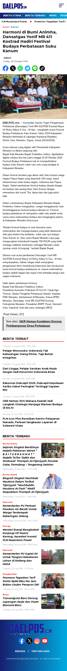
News (52, 15)
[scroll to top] (62, 650)
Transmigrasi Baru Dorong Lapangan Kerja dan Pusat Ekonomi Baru (21, 602)
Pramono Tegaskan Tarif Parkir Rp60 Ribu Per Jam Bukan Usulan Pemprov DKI (21, 581)
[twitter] (29, 643)
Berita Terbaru (35, 15)
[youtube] (45, 643)
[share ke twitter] (13, 70)
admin (7, 58)
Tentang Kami (40, 651)
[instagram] (37, 643)
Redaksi (20, 651)
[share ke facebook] (6, 70)
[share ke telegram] (28, 70)
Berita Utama (12, 15)
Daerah (14, 27)
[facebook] (22, 643)
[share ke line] (35, 70)
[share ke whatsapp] (21, 70)
